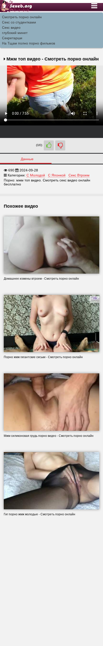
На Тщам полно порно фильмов (28, 43)
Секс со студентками (19, 22)
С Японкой (57, 175)
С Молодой (35, 175)
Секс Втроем (79, 175)
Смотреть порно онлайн (22, 17)
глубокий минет (15, 33)
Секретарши (12, 38)
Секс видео (11, 27)
